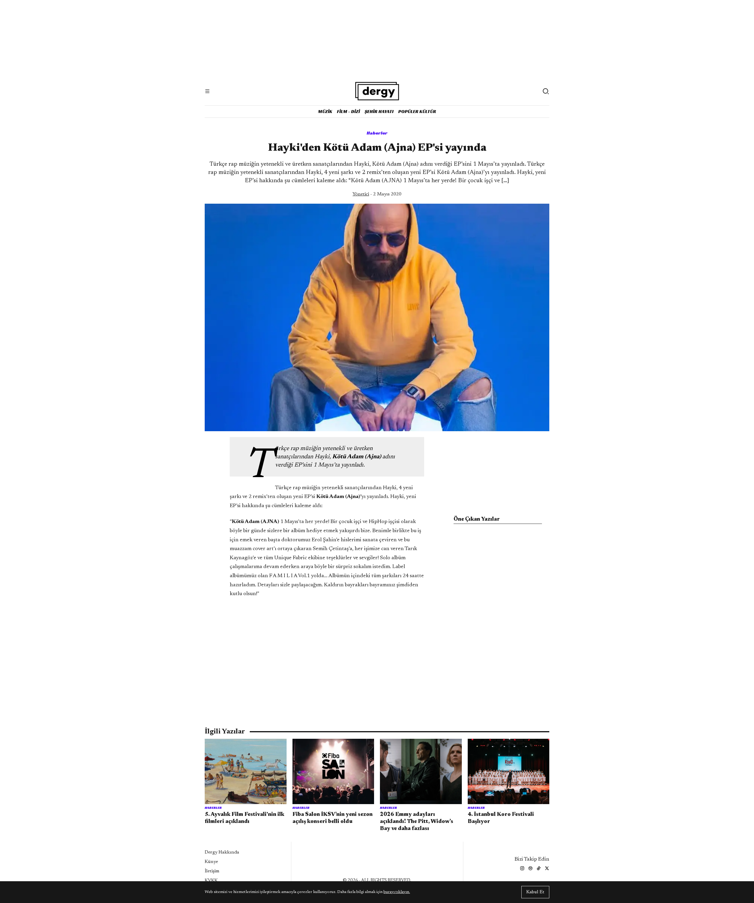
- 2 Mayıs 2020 (377, 194)
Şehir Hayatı (379, 111)
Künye (211, 861)
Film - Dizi (348, 111)
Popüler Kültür (417, 111)
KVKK (211, 880)
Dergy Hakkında (222, 852)
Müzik (325, 111)
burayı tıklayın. (396, 892)
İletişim (212, 871)
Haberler (377, 133)
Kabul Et (535, 892)
